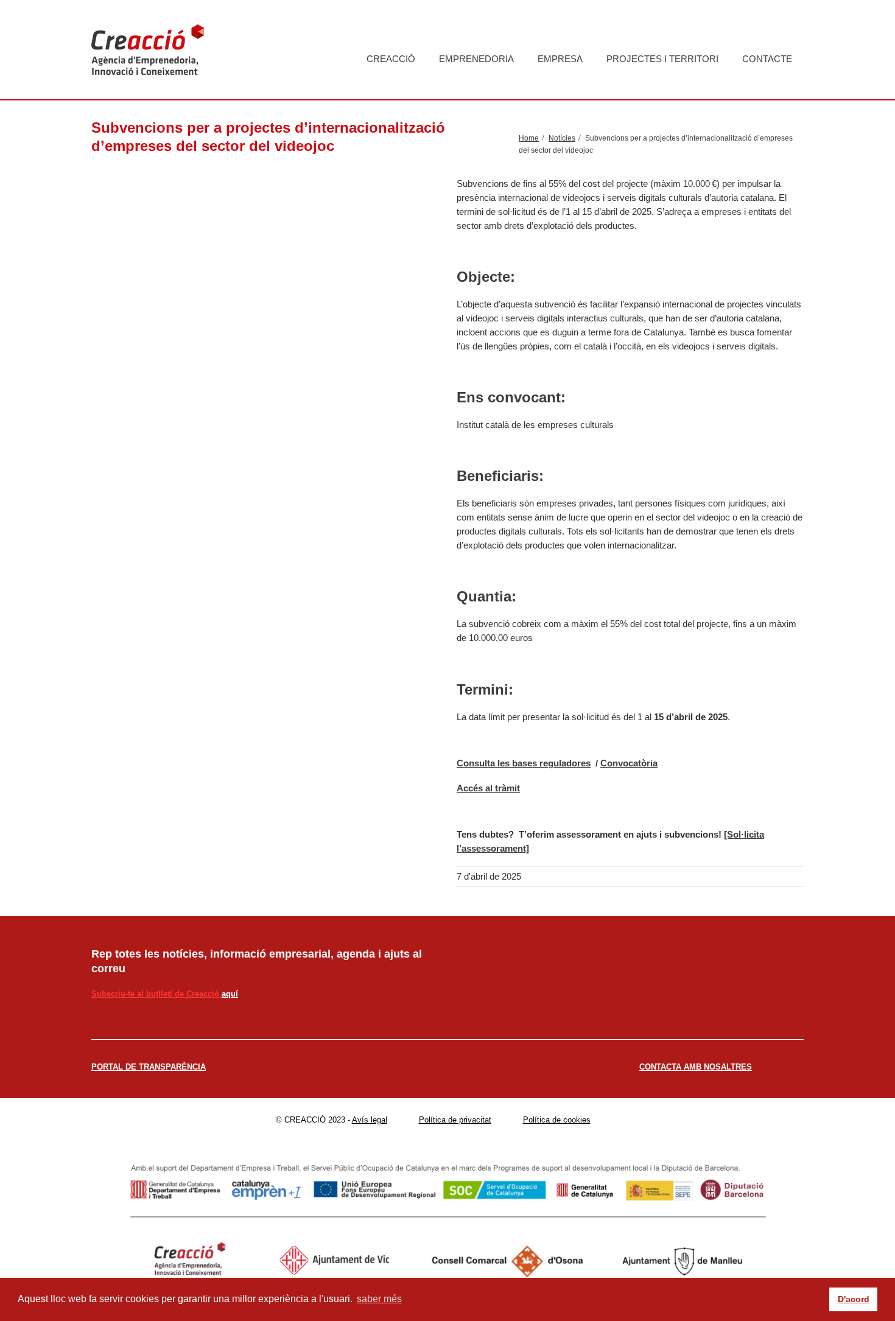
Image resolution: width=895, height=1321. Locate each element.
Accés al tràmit (488, 788)
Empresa (560, 59)
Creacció (391, 59)
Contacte (767, 59)
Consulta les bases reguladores (524, 763)
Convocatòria (629, 763)
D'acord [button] (853, 1299)
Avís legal (369, 1119)
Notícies (562, 138)
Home (529, 138)
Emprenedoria (476, 59)
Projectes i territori (662, 59)
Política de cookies (557, 1119)
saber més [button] (379, 1299)
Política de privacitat (455, 1119)
